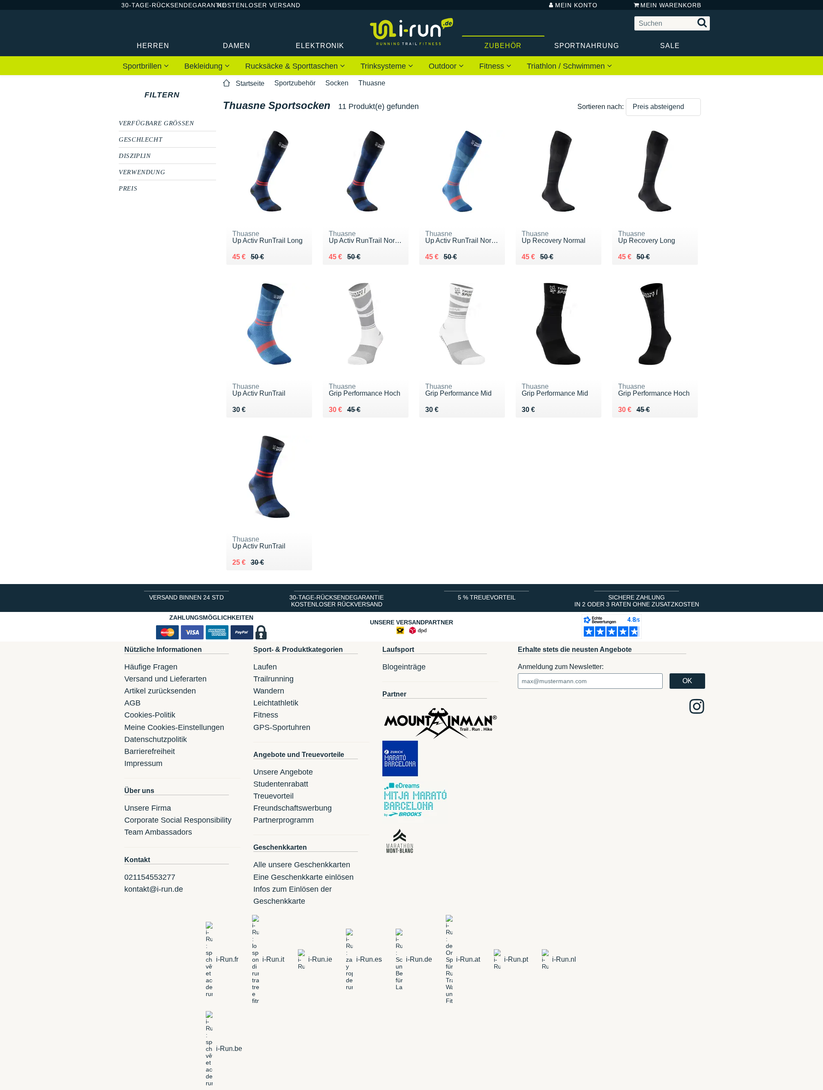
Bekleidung (204, 66)
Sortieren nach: (600, 106)
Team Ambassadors (158, 832)
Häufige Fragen (150, 667)
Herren (153, 45)
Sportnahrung (586, 45)
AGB (132, 703)
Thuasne (371, 83)
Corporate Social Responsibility (177, 820)
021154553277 (149, 877)
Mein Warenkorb (670, 5)
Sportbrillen (143, 66)
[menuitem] (146, 65)
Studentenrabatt (280, 784)
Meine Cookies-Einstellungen (174, 727)
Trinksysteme (384, 66)
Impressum (143, 763)
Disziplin (135, 155)
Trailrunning (273, 679)
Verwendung (142, 171)
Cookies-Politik (149, 715)
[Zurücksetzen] (187, 94)
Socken (336, 83)
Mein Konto (576, 5)
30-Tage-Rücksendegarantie (162, 5)
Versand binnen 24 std (186, 597)
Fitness (492, 66)
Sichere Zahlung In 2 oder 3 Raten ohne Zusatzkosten (636, 601)
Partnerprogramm (283, 820)
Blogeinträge (404, 667)
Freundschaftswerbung (292, 808)
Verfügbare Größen (156, 122)
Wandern (268, 691)
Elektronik (320, 45)
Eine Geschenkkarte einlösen (303, 877)
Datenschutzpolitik (155, 739)
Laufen (265, 667)
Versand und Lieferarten (165, 679)
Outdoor (444, 66)
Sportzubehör (294, 83)
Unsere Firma (147, 808)
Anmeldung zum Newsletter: (561, 666)
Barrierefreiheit (149, 751)
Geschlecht (140, 139)
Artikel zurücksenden (160, 691)
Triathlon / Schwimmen (567, 66)
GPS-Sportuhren (281, 727)
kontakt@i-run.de (153, 889)
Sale (670, 45)
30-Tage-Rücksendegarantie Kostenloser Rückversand (336, 601)
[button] (663, 107)
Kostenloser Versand (252, 5)
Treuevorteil (273, 796)
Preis (128, 188)
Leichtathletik (275, 703)
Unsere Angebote (283, 772)
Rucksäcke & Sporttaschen (292, 66)
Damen (236, 45)
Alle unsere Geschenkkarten (301, 864)
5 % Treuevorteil (487, 597)
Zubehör (503, 45)
